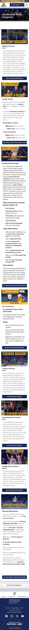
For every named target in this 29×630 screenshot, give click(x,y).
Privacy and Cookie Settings (14, 612)
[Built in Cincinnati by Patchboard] (14, 623)
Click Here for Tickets (15, 396)
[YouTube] (22, 616)
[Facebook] (6, 616)
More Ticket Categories (14, 585)
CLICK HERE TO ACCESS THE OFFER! (15, 285)
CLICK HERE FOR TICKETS (15, 78)
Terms (21, 608)
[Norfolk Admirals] (3, 5)
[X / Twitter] (17, 616)
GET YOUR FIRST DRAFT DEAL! (15, 348)
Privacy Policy (15, 608)
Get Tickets (16, 5)
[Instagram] (12, 616)
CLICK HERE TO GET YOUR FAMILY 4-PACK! (15, 142)
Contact (8, 608)
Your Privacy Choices (14, 610)
